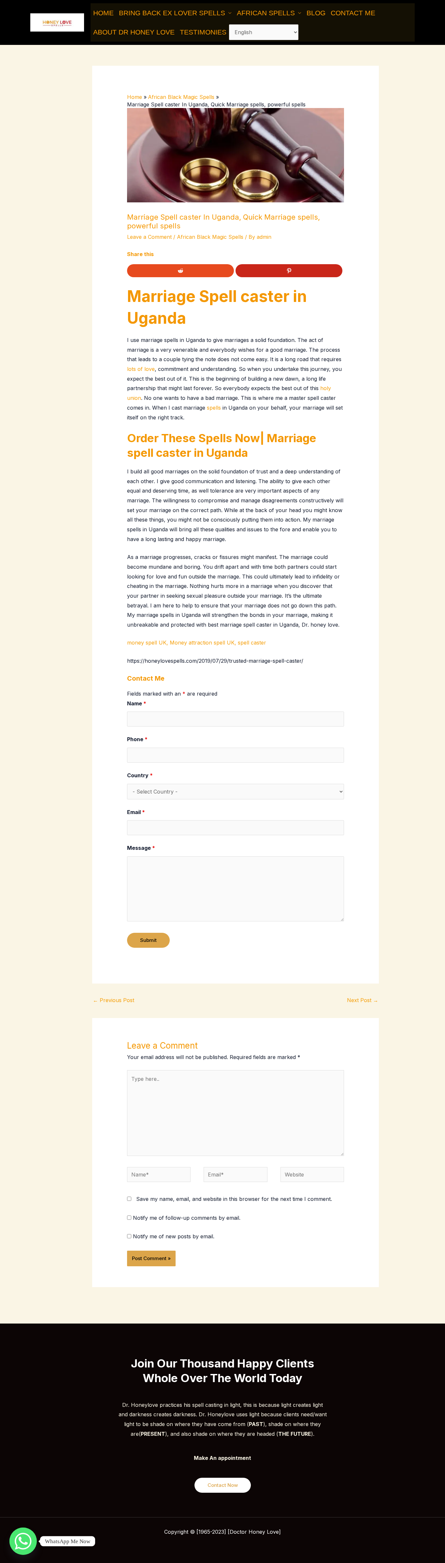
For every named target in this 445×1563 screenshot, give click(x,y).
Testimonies (203, 32)
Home (103, 13)
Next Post (362, 1000)
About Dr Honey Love (134, 32)
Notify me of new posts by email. (173, 1236)
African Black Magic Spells (210, 237)
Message (141, 848)
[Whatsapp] (23, 1541)
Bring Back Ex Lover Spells (172, 13)
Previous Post (113, 1000)
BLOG (316, 13)
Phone (137, 739)
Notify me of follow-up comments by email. (186, 1218)
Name (136, 703)
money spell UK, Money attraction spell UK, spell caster (196, 642)
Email (136, 812)
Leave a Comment (149, 237)
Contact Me (353, 13)
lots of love (141, 369)
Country (140, 775)
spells (214, 407)
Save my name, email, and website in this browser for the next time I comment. (234, 1199)
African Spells (266, 13)
